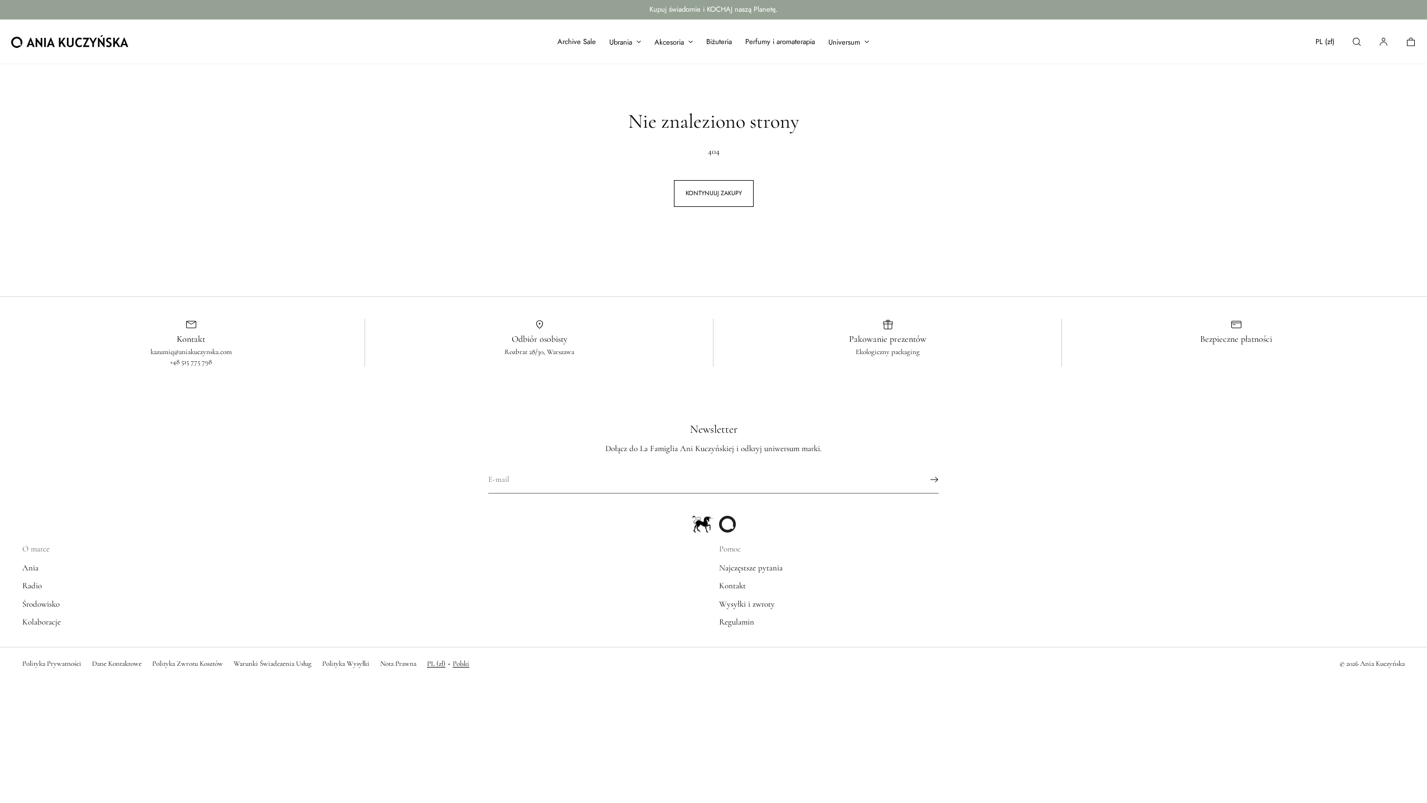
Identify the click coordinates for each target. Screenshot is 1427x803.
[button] (1356, 42)
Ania (30, 568)
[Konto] (1383, 42)
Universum (844, 42)
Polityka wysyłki (346, 663)
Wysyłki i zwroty (747, 604)
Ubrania (620, 42)
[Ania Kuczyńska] (69, 41)
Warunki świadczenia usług (273, 663)
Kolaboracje (41, 622)
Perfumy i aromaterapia (780, 41)
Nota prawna (398, 663)
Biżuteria (719, 41)
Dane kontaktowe (117, 663)
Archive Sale (576, 41)
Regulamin (736, 622)
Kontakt (732, 586)
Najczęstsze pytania (751, 568)
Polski (461, 663)
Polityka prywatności (51, 663)
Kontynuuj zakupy (714, 192)
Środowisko (41, 604)
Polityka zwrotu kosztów (187, 663)
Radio (32, 586)
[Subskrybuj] (925, 479)
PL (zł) (1325, 41)
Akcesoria (669, 42)
